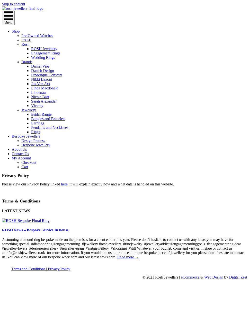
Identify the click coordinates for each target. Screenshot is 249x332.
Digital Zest (238, 277)
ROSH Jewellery (44, 49)
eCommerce (190, 277)
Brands (26, 62)
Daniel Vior (40, 66)
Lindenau (38, 92)
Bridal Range (41, 114)
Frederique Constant (46, 75)
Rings (35, 132)
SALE (26, 40)
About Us (19, 149)
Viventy (37, 106)
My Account (21, 158)
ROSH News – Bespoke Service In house (35, 230)
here (64, 184)
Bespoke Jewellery (26, 136)
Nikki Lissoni (41, 79)
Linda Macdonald (44, 88)
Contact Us (20, 154)
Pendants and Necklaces (49, 127)
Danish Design (42, 71)
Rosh (25, 44)
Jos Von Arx (40, 84)
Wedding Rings (43, 57)
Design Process (33, 141)
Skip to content (13, 4)
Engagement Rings (45, 53)
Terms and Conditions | (29, 269)
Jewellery (28, 110)
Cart (24, 167)
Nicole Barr (40, 97)
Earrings (37, 123)
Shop (16, 31)
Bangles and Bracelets (48, 119)
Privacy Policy (59, 269)
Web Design (213, 277)
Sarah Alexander (44, 101)
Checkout (28, 162)
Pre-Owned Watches (37, 36)
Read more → (128, 257)
